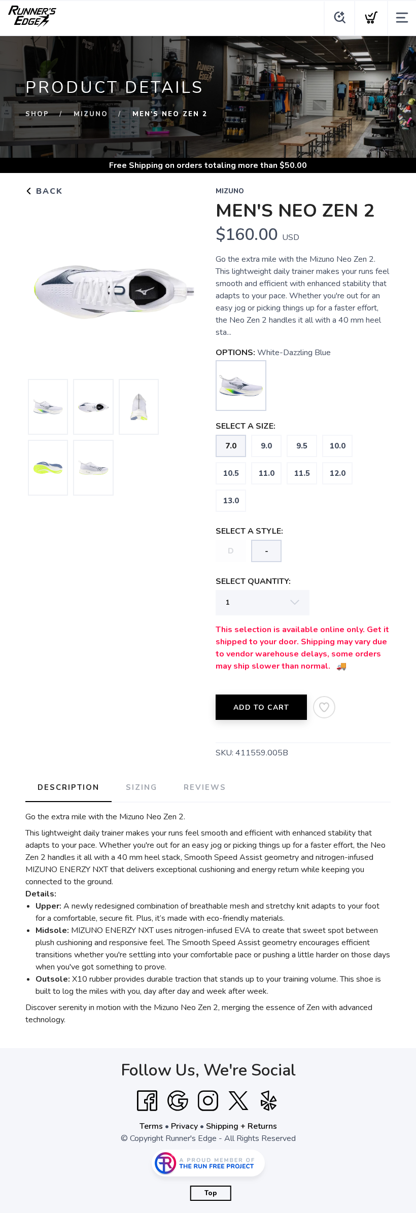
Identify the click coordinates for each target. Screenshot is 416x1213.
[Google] (177, 1101)
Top (210, 1193)
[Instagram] (208, 1101)
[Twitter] (238, 1101)
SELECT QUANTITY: (253, 581)
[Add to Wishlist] (324, 707)
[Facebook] (147, 1101)
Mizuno (91, 114)
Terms (151, 1126)
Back (48, 191)
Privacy (184, 1126)
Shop (37, 114)
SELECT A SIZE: (245, 426)
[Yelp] (269, 1101)
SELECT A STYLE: (249, 531)
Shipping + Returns (241, 1126)
